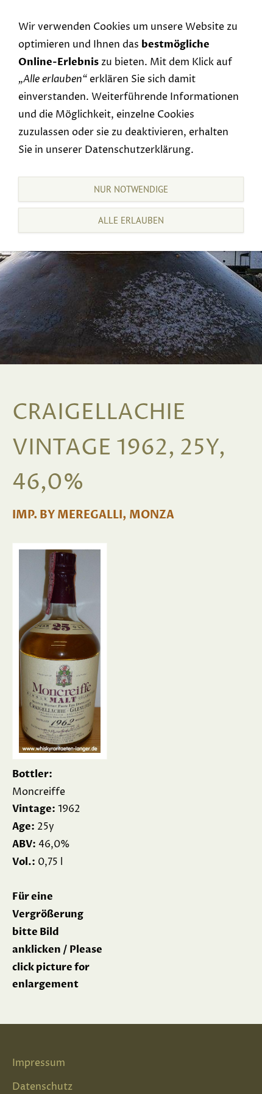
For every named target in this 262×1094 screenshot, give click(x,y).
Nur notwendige (131, 189)
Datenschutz (42, 1086)
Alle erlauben (131, 220)
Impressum (38, 1063)
